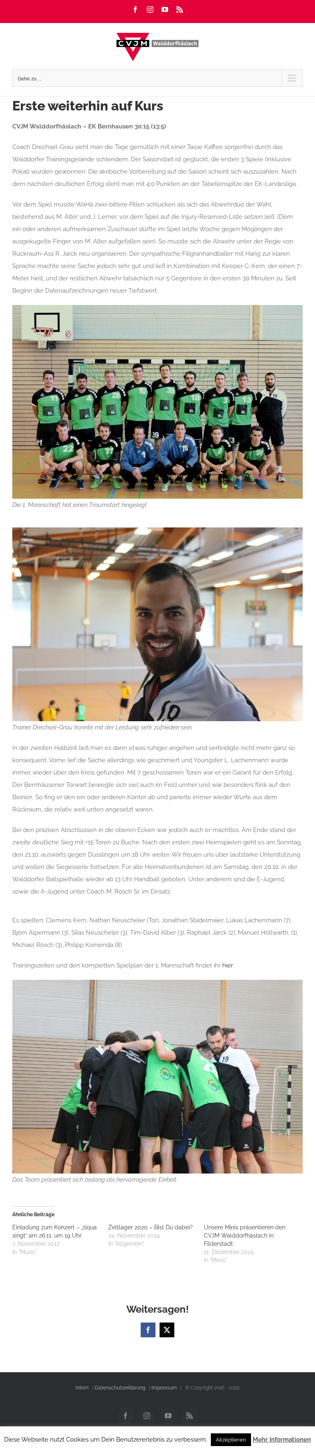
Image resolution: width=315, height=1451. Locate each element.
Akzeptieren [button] (231, 1440)
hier (227, 965)
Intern (82, 1388)
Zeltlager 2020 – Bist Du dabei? (150, 1227)
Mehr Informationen (282, 1439)
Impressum (164, 1388)
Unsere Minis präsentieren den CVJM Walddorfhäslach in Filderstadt (244, 1235)
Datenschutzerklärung (120, 1388)
